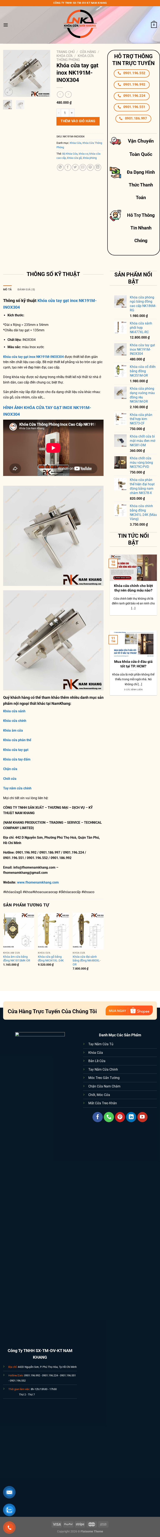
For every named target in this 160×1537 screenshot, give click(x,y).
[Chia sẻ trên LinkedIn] (97, 167)
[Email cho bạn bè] (82, 167)
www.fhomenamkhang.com (38, 882)
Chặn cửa (10, 769)
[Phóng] (9, 92)
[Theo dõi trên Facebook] (97, 1117)
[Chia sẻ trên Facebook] (67, 167)
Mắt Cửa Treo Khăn (102, 1103)
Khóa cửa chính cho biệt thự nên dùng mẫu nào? (133, 588)
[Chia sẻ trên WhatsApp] (60, 167)
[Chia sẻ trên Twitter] (75, 167)
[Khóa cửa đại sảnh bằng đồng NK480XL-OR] (88, 931)
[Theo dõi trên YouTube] (142, 1117)
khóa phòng (90, 157)
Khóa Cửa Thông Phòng (75, 58)
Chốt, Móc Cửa (99, 1095)
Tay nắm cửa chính (17, 788)
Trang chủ (65, 52)
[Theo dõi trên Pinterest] (120, 1117)
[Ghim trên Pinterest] (90, 167)
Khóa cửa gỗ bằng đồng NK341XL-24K (51, 959)
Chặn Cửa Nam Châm (104, 1086)
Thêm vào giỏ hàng (78, 121)
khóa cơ (83, 153)
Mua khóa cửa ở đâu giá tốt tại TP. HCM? (133, 664)
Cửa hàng (88, 52)
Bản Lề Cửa (96, 1061)
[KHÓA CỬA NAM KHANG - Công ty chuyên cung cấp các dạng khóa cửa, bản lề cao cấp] (80, 25)
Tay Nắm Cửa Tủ (100, 1044)
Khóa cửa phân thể (17, 740)
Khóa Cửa (64, 56)
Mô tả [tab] (7, 289)
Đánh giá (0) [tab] (26, 289)
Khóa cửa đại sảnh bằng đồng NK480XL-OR (87, 960)
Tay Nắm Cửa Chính (103, 1069)
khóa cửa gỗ (74, 157)
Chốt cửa (9, 779)
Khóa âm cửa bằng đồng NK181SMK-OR (16, 959)
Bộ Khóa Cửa (70, 153)
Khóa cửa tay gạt (15, 750)
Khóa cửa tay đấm (16, 759)
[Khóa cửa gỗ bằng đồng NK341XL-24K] (53, 931)
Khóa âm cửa (13, 730)
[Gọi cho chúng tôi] (109, 1117)
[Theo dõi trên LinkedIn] (131, 1117)
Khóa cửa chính (14, 721)
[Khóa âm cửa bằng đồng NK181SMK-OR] (18, 931)
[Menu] (5, 25)
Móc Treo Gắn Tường (104, 1078)
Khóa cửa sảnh (14, 711)
